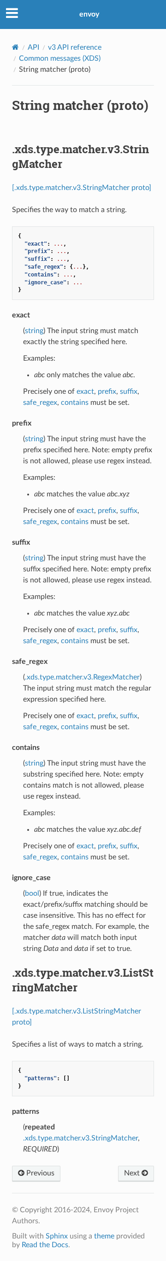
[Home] (15, 47)
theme (104, 1236)
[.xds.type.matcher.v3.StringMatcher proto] (81, 187)
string (34, 330)
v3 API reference (74, 47)
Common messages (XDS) (60, 58)
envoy (89, 14)
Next (133, 1173)
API (33, 47)
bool (32, 893)
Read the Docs (45, 1245)
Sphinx (57, 1236)
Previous (39, 1173)
